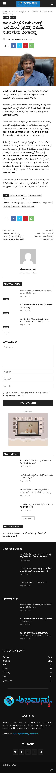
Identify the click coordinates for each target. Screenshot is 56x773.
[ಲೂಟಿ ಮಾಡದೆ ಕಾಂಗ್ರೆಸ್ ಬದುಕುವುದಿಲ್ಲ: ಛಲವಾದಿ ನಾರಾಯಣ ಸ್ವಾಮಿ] (10, 309)
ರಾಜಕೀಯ (12, 17)
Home (5, 11)
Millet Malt (26, 199)
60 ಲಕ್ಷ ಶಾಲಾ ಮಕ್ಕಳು (35, 195)
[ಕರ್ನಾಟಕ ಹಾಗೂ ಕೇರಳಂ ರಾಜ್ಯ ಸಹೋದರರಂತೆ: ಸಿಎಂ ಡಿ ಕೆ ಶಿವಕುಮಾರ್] (10, 295)
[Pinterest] (25, 45)
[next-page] (8, 332)
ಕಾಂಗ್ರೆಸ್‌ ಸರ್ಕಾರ (47, 203)
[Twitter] (19, 45)
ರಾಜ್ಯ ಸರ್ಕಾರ (16, 206)
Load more (27, 518)
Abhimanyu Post (14, 39)
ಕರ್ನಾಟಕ (11, 11)
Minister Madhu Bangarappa (14, 203)
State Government (33, 203)
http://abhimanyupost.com (28, 273)
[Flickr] (27, 752)
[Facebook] (13, 45)
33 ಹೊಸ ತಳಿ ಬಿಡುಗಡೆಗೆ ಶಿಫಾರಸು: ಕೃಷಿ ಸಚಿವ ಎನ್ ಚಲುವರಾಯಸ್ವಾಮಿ (44, 236)
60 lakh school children (18, 195)
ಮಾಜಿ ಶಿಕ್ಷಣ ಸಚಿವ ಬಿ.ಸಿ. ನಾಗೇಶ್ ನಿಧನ (33, 582)
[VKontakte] (40, 752)
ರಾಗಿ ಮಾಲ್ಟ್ (7, 206)
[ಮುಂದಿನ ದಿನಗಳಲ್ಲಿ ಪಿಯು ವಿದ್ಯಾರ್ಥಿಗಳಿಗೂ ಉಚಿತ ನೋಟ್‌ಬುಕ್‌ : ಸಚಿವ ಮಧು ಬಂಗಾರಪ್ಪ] (10, 323)
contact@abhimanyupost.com (25, 733)
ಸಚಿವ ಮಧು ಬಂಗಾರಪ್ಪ (28, 206)
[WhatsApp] (31, 45)
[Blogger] (15, 752)
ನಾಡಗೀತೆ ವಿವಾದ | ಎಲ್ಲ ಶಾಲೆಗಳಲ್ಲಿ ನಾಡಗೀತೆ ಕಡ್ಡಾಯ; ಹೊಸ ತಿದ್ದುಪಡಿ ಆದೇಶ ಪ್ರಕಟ (13, 236)
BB (52, 770)
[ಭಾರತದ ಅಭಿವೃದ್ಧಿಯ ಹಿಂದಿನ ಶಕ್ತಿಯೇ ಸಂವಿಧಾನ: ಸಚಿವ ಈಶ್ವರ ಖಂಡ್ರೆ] (10, 508)
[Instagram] (34, 752)
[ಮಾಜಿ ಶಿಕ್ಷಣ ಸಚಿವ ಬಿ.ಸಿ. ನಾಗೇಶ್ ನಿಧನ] (10, 586)
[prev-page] (4, 332)
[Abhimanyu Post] (4, 39)
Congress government (12, 199)
